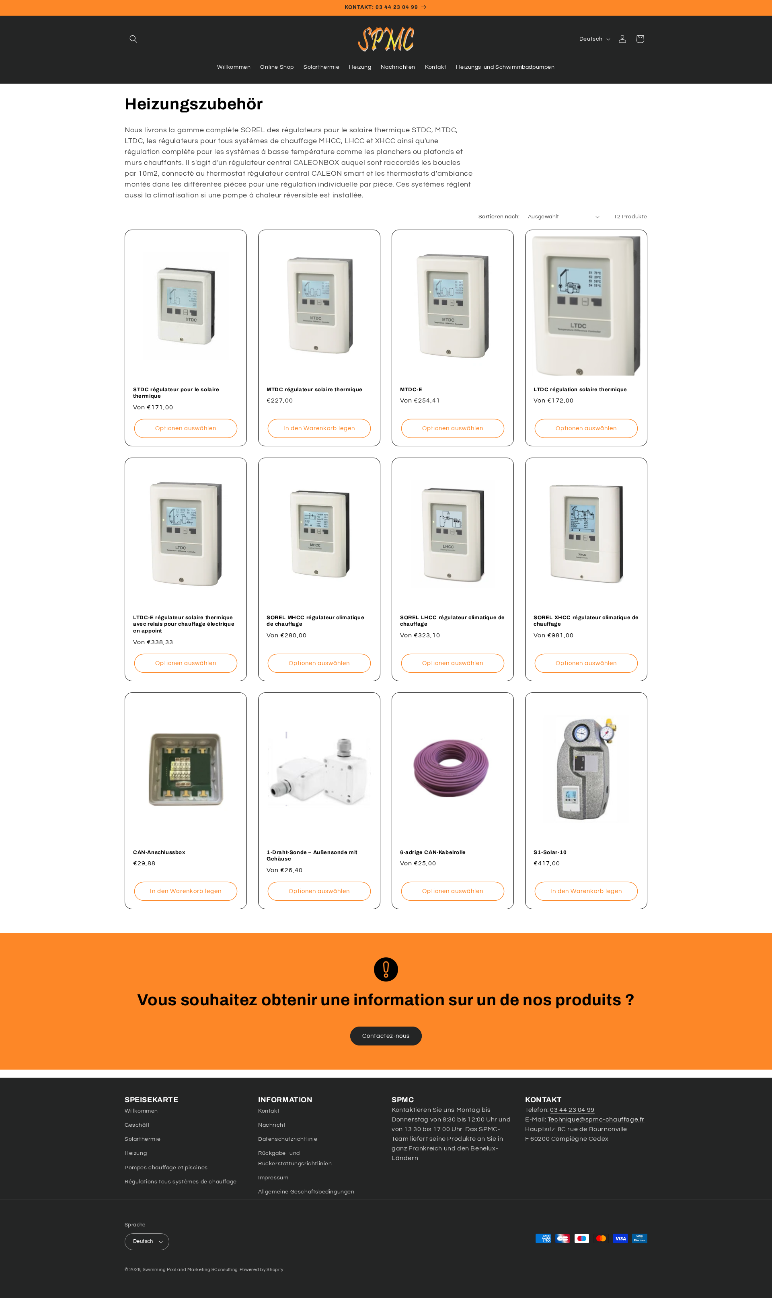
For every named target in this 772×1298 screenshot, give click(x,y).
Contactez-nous (386, 1036)
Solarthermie (142, 1139)
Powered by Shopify (261, 1269)
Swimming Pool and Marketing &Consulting (190, 1269)
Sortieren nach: (499, 217)
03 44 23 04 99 (572, 1110)
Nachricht (271, 1125)
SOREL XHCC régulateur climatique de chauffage (586, 620)
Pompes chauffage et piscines (166, 1168)
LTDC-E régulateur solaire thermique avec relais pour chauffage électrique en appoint (183, 624)
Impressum (273, 1178)
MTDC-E (411, 389)
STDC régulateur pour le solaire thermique (176, 392)
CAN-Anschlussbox (159, 852)
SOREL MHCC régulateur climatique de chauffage (315, 620)
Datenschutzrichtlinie (288, 1139)
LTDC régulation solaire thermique (580, 389)
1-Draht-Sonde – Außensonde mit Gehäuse (312, 856)
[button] (133, 39)
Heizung (136, 1153)
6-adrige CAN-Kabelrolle (433, 852)
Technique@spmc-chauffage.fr (596, 1119)
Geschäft (137, 1125)
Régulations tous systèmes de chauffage (181, 1182)
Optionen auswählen (185, 428)
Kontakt (268, 1111)
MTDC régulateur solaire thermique (315, 389)
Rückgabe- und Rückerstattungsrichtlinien (295, 1158)
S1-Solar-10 (550, 852)
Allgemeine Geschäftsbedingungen (306, 1192)
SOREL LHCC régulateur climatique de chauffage (452, 620)
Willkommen (141, 1111)
